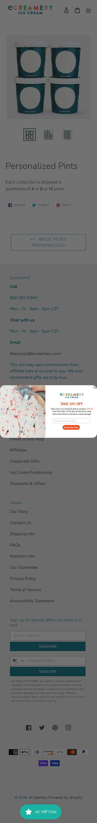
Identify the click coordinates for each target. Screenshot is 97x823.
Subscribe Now (71, 427)
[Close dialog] (95, 387)
